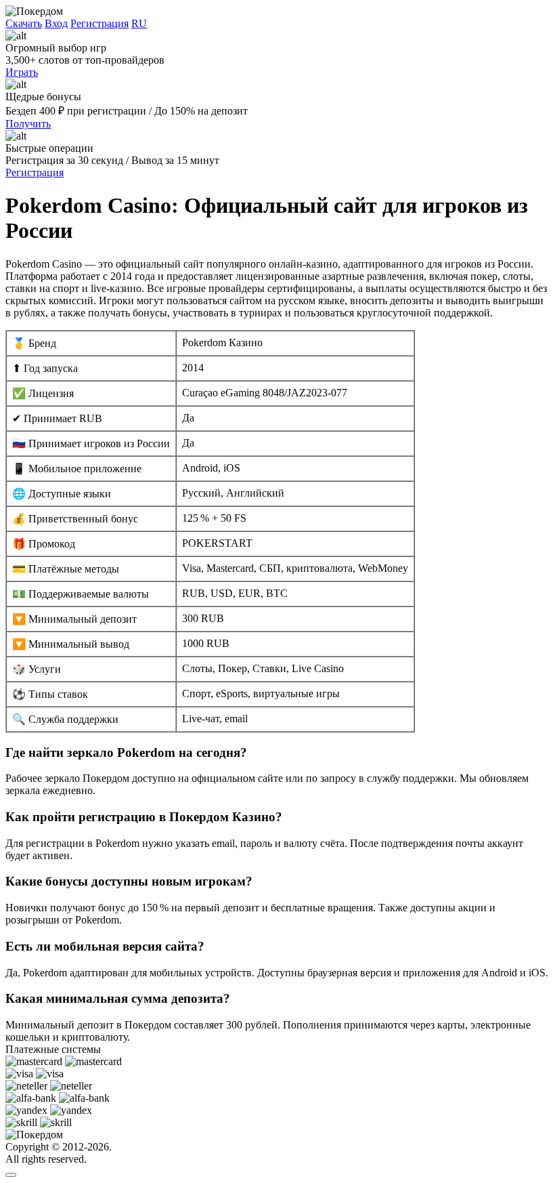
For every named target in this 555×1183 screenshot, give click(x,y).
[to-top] (10, 1175)
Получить (28, 123)
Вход (56, 23)
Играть (21, 72)
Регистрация (99, 23)
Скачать (23, 23)
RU (139, 23)
